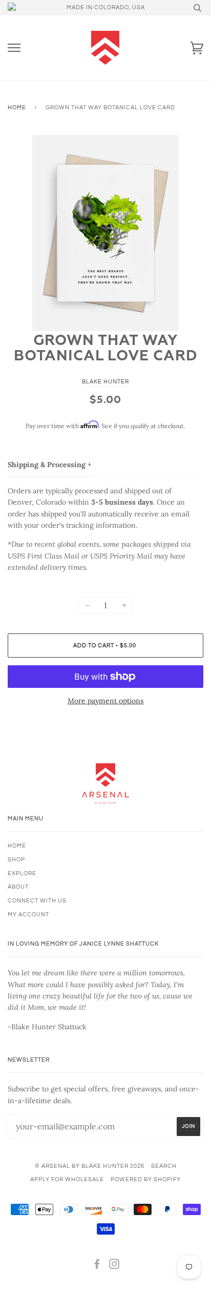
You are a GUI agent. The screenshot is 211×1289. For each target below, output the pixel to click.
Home (17, 107)
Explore (22, 873)
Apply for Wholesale (67, 1179)
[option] (105, 233)
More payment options (105, 700)
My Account (28, 914)
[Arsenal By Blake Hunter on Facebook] (97, 1266)
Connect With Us (37, 900)
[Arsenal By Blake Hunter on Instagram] (114, 1266)
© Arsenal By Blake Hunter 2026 (89, 1166)
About (18, 887)
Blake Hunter (105, 381)
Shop (16, 859)
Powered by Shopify (146, 1179)
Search (164, 1166)
